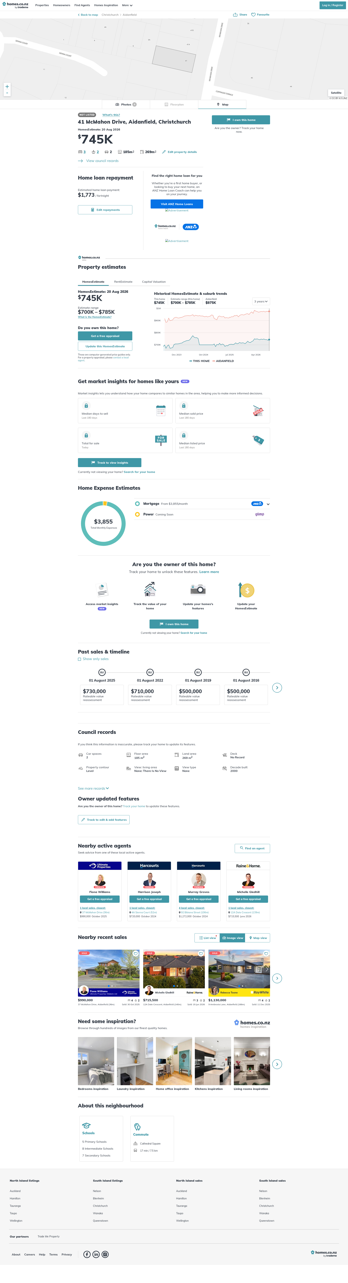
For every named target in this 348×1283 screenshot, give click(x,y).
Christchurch (110, 14)
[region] (174, 59)
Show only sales (95, 659)
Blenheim (98, 1198)
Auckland (15, 1191)
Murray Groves (198, 892)
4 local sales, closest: (192, 908)
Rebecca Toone (214, 990)
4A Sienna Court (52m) (144, 912)
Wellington (16, 1220)
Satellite (336, 92)
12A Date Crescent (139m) (245, 912)
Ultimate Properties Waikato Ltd (103, 994)
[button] (202, 503)
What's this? (111, 115)
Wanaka (98, 1213)
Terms (53, 1254)
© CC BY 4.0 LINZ (338, 98)
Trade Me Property (48, 1236)
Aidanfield (130, 14)
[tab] (93, 281)
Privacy (67, 1254)
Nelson (97, 1191)
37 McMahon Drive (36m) (95, 912)
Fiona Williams (99, 892)
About (16, 1254)
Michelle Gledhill (248, 892)
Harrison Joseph (149, 892)
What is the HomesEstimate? (94, 317)
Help (42, 1254)
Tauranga (15, 1206)
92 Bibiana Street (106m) (195, 912)
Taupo (13, 1213)
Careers (29, 1254)
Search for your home (139, 472)
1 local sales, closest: (93, 908)
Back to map (89, 14)
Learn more (209, 572)
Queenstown (100, 1220)
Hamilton (15, 1198)
